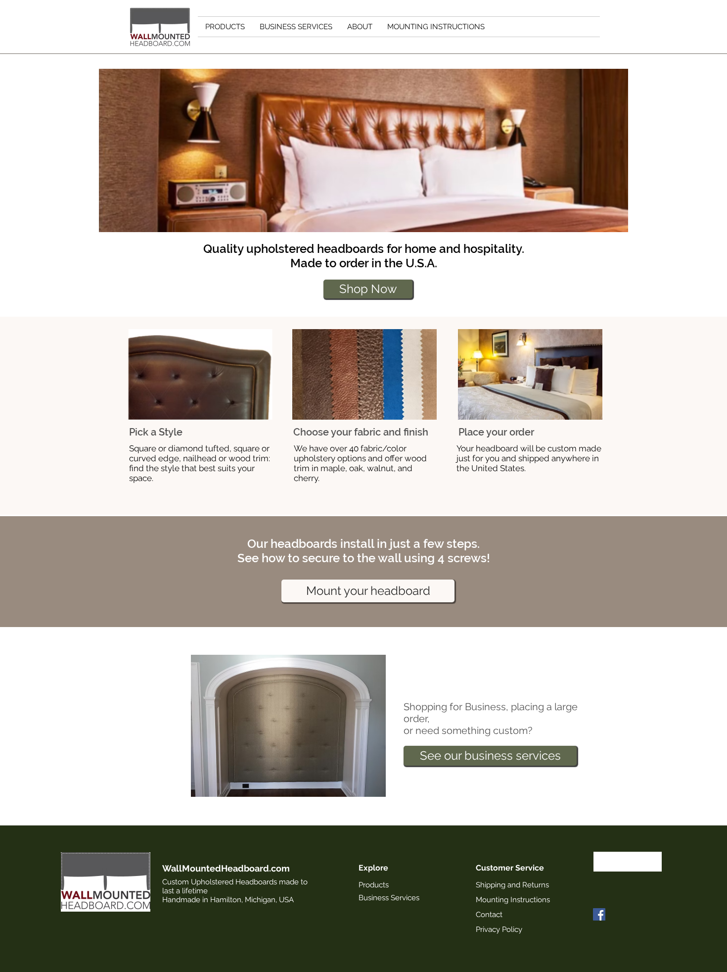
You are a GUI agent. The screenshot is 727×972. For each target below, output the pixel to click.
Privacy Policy (499, 929)
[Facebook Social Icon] (599, 914)
